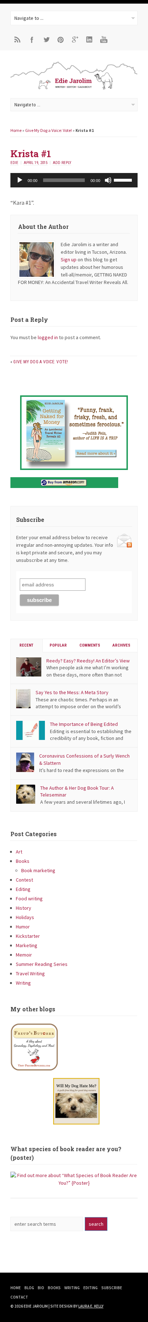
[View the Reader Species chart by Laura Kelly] (74, 1183)
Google (75, 39)
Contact (19, 1297)
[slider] (124, 179)
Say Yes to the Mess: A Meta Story (72, 692)
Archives (121, 645)
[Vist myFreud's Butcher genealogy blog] (74, 1047)
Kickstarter (28, 936)
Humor (23, 926)
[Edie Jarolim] (74, 88)
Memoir (24, 954)
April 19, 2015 (35, 162)
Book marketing (38, 870)
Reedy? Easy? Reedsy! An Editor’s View (88, 660)
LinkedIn (89, 39)
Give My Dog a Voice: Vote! (48, 130)
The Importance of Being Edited (84, 724)
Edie (14, 162)
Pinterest (61, 39)
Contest (24, 880)
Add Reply (62, 162)
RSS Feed (17, 39)
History (23, 908)
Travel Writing (30, 973)
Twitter (46, 39)
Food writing (29, 898)
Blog (29, 1287)
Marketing (26, 945)
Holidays (25, 917)
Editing (23, 889)
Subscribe (111, 1287)
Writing (23, 983)
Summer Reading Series (42, 964)
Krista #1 (30, 153)
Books (22, 861)
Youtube (104, 39)
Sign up (69, 259)
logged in (48, 337)
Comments (89, 645)
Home (16, 130)
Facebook (32, 39)
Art (19, 851)
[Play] (19, 180)
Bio (41, 1287)
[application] (74, 180)
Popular (58, 645)
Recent (26, 645)
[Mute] (108, 180)
